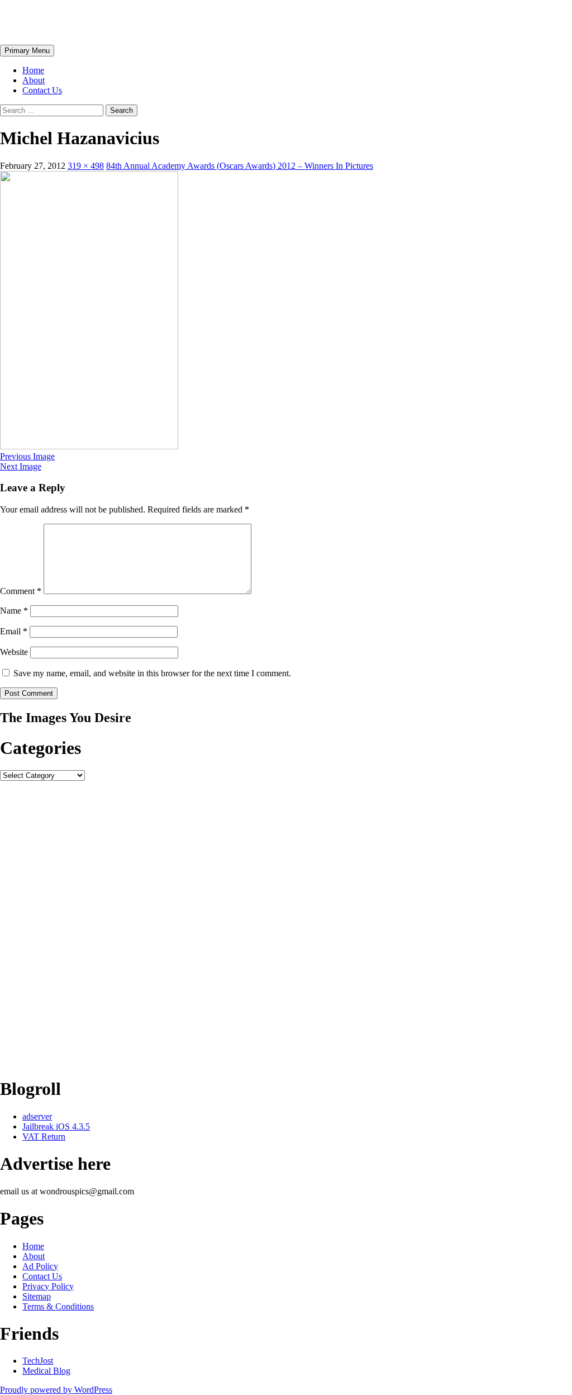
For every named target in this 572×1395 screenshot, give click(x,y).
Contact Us (42, 90)
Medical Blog (46, 1370)
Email (13, 631)
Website (14, 652)
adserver (37, 1116)
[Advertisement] (286, 924)
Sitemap (36, 1296)
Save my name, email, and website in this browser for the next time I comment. (152, 673)
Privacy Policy (48, 1286)
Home (33, 70)
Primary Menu (27, 50)
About (33, 80)
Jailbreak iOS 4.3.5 (56, 1126)
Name (14, 610)
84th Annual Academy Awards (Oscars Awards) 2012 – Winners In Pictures (239, 165)
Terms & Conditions (58, 1306)
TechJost (37, 1360)
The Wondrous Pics (73, 22)
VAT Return (43, 1136)
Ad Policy (40, 1266)
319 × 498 (86, 165)
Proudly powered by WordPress (56, 1389)
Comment (20, 591)
